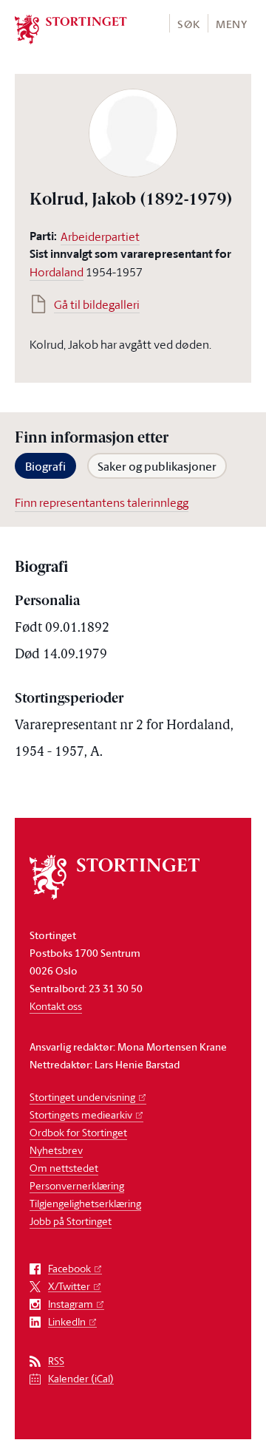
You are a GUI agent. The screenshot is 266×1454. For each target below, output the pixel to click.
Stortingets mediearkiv (81, 1114)
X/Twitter (69, 1286)
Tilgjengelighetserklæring (85, 1203)
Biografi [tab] (45, 466)
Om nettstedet (64, 1168)
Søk (188, 24)
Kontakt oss (56, 1006)
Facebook (69, 1268)
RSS (56, 1361)
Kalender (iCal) (81, 1379)
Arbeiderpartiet (100, 236)
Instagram (70, 1304)
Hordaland (56, 272)
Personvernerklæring (77, 1185)
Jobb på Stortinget (71, 1221)
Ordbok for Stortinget (78, 1132)
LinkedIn (67, 1322)
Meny (232, 24)
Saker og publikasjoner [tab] (157, 466)
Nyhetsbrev (56, 1150)
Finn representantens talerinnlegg (101, 502)
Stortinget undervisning (82, 1097)
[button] (188, 23)
